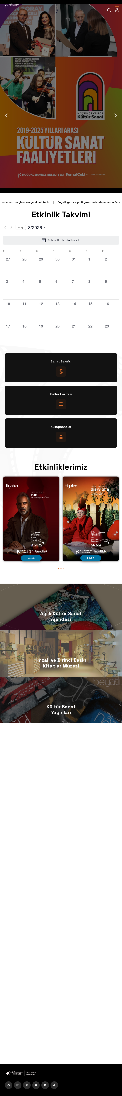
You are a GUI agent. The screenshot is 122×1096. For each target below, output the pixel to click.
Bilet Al (31, 558)
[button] (59, 568)
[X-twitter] (27, 1085)
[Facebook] (8, 1085)
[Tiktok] (54, 1085)
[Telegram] (45, 1085)
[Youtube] (36, 1085)
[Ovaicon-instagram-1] (18, 1085)
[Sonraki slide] (116, 115)
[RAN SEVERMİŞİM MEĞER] (31, 519)
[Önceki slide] (6, 115)
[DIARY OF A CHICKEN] (91, 519)
